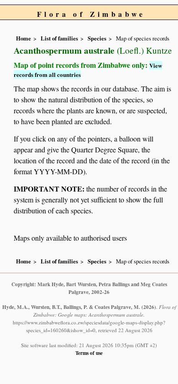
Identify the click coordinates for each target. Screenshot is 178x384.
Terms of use (89, 353)
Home (23, 38)
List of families (59, 38)
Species (97, 38)
